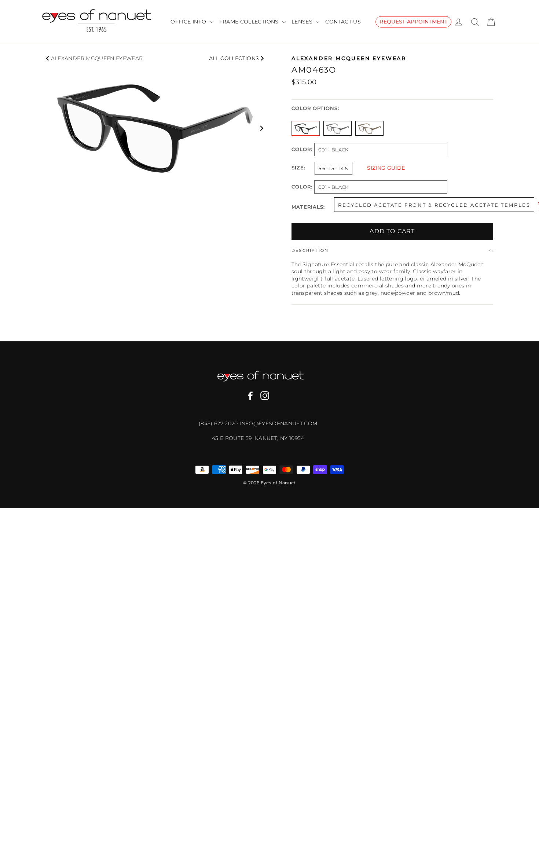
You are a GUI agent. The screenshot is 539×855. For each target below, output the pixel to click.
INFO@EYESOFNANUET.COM (278, 423)
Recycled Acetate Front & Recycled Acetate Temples (434, 205)
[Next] (261, 128)
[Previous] (48, 128)
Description (310, 250)
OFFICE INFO (189, 21)
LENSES (303, 21)
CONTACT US (343, 21)
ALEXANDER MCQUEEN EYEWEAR (97, 58)
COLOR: (302, 149)
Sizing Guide (386, 168)
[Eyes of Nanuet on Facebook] (250, 395)
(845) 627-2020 (219, 423)
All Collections (235, 58)
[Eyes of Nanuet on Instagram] (264, 395)
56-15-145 (333, 168)
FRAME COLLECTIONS (249, 21)
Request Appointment (413, 21)
